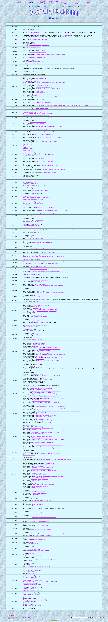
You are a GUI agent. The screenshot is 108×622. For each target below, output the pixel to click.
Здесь (24, 281)
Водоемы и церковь (52, 347)
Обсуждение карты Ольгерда (31, 221)
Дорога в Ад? (39, 91)
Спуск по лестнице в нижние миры (33, 203)
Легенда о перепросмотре (42, 108)
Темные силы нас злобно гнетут (44, 236)
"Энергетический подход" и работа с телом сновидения (38, 154)
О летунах (26, 43)
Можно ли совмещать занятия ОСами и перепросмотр (50, 354)
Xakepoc (54, 3)
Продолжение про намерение (31, 594)
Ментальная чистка (28, 155)
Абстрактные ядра (40, 123)
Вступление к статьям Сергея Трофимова (47, 141)
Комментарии (35, 481)
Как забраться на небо (42, 525)
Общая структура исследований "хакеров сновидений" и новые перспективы (44, 256)
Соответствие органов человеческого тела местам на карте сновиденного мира (59, 411)
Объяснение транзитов (41, 491)
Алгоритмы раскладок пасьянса (39, 479)
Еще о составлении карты (42, 215)
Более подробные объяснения (40, 486)
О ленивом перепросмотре (30, 63)
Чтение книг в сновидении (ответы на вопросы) (36, 129)
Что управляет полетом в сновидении (54, 398)
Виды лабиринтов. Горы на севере (32, 580)
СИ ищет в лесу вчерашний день (32, 330)
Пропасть (38, 446)
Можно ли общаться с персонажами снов (47, 413)
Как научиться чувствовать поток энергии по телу (49, 88)
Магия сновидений (44, 419)
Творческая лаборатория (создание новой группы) (49, 126)
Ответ (28, 564)
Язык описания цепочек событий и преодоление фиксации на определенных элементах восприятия (63, 105)
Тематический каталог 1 (42, 2)
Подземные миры (36, 308)
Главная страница (54, 1)
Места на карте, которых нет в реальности (42, 436)
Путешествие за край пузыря (47, 252)
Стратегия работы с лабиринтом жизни (46, 361)
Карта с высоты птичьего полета (32, 570)
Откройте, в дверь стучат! (37, 374)
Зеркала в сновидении (42, 92)
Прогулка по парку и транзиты (31, 274)
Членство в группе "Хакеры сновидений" (42, 467)
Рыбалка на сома (27, 204)
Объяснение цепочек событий (44, 117)
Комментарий (36, 487)
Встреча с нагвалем (41, 188)
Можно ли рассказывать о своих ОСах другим (43, 470)
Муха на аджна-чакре (34, 549)
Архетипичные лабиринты (43, 350)
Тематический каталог (65, 35)
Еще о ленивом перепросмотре (37, 52)
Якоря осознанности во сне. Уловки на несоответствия (50, 406)
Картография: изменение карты (36, 57)
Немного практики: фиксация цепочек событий (36, 115)
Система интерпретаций (36, 483)
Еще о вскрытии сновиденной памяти (46, 415)
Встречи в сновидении (38, 505)
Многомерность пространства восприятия (38, 550)
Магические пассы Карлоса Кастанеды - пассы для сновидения (40, 263)
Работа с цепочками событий (38, 122)
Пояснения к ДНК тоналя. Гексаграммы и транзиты (50, 292)
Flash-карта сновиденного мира (56, 229)
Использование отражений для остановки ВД (42, 131)
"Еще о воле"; (27, 602)
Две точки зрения (46, 422)
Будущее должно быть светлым (50, 421)
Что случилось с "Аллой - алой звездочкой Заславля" (45, 432)
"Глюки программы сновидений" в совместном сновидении (52, 210)
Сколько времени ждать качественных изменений (36, 197)
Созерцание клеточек (36, 36)
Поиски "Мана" (27, 147)
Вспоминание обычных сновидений (43, 134)
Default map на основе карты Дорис (32, 297)
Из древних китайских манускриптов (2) (42, 529)
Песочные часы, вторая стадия (44, 87)
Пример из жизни (35, 480)
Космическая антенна (29, 150)
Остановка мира (40, 99)
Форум (88, 2)
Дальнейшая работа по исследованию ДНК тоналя (49, 285)
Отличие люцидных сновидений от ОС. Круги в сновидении (40, 581)
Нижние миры (39, 220)
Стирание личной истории (39, 344)
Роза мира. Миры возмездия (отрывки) (47, 309)
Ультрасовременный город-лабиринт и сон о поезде (45, 313)
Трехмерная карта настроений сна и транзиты (49, 137)
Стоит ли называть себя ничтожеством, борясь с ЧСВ (46, 402)
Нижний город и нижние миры (31, 227)
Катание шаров (40, 79)
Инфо (19, 2)
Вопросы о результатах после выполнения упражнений (50, 82)
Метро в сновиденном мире (30, 312)
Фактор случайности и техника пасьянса (43, 484)
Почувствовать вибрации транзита (41, 500)
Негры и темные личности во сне (41, 305)
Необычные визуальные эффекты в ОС (46, 97)
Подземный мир (36, 306)
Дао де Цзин (35, 289)
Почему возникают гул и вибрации (48, 394)
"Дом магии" (39, 356)
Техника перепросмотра (38, 477)
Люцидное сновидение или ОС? (44, 161)
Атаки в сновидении (34, 452)
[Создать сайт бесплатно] (54, 621)
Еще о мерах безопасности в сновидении (42, 442)
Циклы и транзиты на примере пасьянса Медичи (44, 248)
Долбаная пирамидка (41, 124)
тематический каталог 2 (34, 32)
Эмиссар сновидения (29, 182)
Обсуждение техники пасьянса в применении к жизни (50, 476)
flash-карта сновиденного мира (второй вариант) (44, 213)
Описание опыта (49, 463)
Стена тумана (34, 66)
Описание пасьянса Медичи (38, 474)
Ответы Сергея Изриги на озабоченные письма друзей (50, 54)
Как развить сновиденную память (32, 339)
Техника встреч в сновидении (47, 464)
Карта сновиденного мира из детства (42, 438)
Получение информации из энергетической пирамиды (50, 94)
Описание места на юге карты (49, 512)
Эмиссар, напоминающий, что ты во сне (54, 169)
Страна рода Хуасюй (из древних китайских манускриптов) (47, 533)
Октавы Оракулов (28, 148)
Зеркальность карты (41, 291)
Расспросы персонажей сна (38, 440)
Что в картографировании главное (42, 535)
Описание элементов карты (43, 566)
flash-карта (39, 367)
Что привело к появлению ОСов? (41, 401)
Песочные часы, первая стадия (44, 85)
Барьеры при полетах (36, 29)
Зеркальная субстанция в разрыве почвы (50, 375)
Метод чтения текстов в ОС (39, 493)
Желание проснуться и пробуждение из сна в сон (37, 395)
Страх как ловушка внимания (44, 416)
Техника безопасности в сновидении (41, 521)
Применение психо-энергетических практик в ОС (45, 396)
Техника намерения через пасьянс (32, 584)
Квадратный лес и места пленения (41, 351)
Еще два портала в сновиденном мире (49, 349)
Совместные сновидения (49, 172)
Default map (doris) (28, 326)
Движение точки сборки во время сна (46, 559)
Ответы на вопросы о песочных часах (46, 89)
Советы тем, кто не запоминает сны (33, 61)
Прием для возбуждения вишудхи (32, 590)
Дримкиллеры (43, 498)
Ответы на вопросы (36, 429)
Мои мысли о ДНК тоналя (38, 284)
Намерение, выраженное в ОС (40, 190)
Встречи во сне (40, 359)
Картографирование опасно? (31, 183)
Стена (36, 443)
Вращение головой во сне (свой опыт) (44, 392)
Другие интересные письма (65, 3)
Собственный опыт (37, 494)
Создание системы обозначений (32, 112)
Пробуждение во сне (35, 399)
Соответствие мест (41, 412)
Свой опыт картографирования (36, 539)
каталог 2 (42, 3)
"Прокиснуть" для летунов (40, 39)
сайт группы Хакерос (34, 47)
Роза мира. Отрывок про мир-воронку (47, 311)
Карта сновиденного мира (38, 322)
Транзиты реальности (37, 504)
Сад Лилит (35, 409)
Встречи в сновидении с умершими (33, 199)
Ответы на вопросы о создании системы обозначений (37, 113)
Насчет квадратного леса (42, 353)
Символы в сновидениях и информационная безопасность (55, 459)
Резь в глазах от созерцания (30, 81)
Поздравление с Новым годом (31, 259)
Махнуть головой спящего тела (38, 389)
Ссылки (77, 2)
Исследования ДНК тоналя (36, 321)
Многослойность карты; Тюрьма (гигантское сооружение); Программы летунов (38, 427)
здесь (29, 71)
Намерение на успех (28, 588)
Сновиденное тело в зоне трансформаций (45, 207)
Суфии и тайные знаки (37, 466)
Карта (31, 366)
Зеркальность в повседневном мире (39, 45)
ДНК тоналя (39, 335)
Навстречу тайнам (28, 144)
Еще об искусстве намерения (31, 577)
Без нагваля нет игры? (37, 433)
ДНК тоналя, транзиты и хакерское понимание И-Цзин (45, 271)
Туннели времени (40, 50)
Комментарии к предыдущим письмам (38, 554)
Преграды (35, 346)
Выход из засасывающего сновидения (41, 242)
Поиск (77, 3)
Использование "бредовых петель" (37, 547)
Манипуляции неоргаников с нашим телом (47, 360)
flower (25, 178)
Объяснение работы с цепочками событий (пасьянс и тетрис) (47, 439)
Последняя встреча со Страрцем (38, 316)
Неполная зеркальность (37, 243)
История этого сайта (45, 26)
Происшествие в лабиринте (54, 357)
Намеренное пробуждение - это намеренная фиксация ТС (45, 391)
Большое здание (27, 196)
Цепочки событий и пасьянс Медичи (41, 469)
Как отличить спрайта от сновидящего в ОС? (48, 167)
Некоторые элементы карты (30, 583)
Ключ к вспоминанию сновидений (41, 102)
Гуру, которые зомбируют (36, 238)
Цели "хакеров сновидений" (31, 194)
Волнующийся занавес (34, 84)
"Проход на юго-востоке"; (30, 601)
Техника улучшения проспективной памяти (44, 517)
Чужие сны (34, 95)
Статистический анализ (39, 266)
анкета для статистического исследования (40, 299)
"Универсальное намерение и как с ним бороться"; (37, 600)
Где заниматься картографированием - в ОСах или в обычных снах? (52, 430)
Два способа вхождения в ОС (40, 343)
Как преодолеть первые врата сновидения (41, 388)
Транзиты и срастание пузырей (31, 225)
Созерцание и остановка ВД (38, 435)
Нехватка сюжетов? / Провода (49, 165)
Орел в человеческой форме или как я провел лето (49, 445)
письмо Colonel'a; (28, 604)
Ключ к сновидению (41, 185)
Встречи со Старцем (35, 315)
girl (24, 176)
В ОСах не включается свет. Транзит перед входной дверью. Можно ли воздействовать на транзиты (63, 408)
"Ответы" (38, 605)
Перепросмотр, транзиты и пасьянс (40, 472)
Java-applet (32, 277)
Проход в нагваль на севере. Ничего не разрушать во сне (38, 578)
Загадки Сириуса (28, 145)
